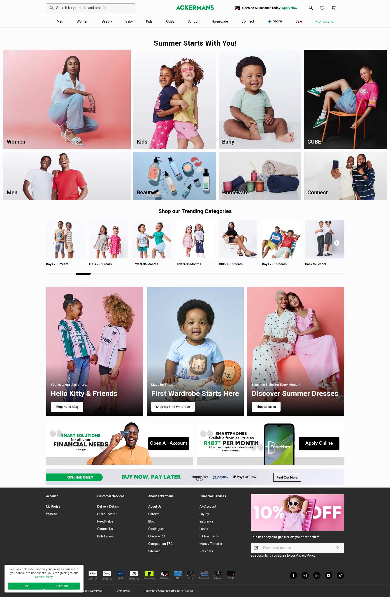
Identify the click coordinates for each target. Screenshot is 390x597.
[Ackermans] (195, 8)
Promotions (324, 21)
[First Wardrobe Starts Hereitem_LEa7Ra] (195, 351)
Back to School (272, 264)
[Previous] (53, 243)
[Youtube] (328, 575)
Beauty (107, 21)
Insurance (207, 521)
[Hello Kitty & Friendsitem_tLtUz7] (94, 351)
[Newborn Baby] (324, 239)
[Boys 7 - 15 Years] (238, 239)
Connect (247, 21)
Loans (204, 529)
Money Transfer (211, 544)
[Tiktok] (340, 575)
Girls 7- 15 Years (187, 264)
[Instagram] (305, 575)
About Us (154, 506)
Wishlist (51, 514)
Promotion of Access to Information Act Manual (169, 591)
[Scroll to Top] (381, 572)
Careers (154, 514)
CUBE (170, 21)
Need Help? (105, 521)
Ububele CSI (156, 536)
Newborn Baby (315, 264)
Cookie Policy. (44, 576)
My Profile (53, 506)
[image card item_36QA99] (119, 443)
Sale (299, 21)
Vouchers (206, 551)
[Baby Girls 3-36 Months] (151, 239)
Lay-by (204, 514)
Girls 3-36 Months (145, 264)
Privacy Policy (305, 555)
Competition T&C (160, 544)
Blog (151, 521)
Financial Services (213, 496)
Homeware (220, 21)
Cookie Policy (123, 591)
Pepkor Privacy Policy (91, 591)
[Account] (310, 8)
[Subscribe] (337, 548)
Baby (129, 21)
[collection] (281, 239)
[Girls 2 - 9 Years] (65, 239)
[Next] (336, 243)
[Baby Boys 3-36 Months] (108, 239)
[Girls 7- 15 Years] (195, 239)
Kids (149, 21)
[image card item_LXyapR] (270, 443)
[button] (333, 8)
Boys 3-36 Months (102, 264)
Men (60, 21)
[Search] (51, 8)
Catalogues (156, 529)
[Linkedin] (316, 575)
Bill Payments (209, 536)
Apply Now (289, 8)
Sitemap (154, 551)
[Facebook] (293, 575)
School (193, 21)
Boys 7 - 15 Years (231, 264)
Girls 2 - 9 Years (57, 264)
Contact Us (105, 529)
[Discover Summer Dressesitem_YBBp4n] (295, 351)
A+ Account (208, 506)
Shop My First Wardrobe (173, 407)
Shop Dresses (266, 407)
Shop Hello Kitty (66, 407)
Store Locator (107, 514)
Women (82, 21)
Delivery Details (108, 506)
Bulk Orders (105, 536)
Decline (62, 586)
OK (26, 586)
